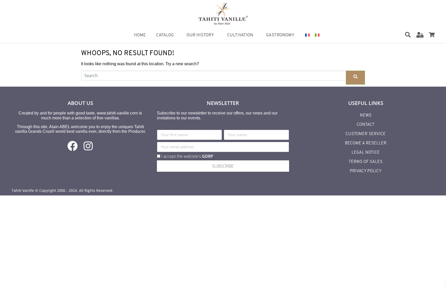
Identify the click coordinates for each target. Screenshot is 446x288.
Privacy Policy (365, 171)
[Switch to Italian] (317, 34)
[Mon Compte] (420, 35)
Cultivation (240, 35)
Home (140, 35)
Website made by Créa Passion (407, 190)
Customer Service (366, 134)
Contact (366, 124)
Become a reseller (365, 143)
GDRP (207, 156)
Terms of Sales (366, 161)
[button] (411, 35)
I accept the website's (187, 156)
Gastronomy (280, 35)
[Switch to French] (307, 34)
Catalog (165, 35)
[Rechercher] (408, 35)
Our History (200, 35)
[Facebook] (72, 146)
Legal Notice (366, 152)
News (365, 115)
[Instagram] (88, 146)
